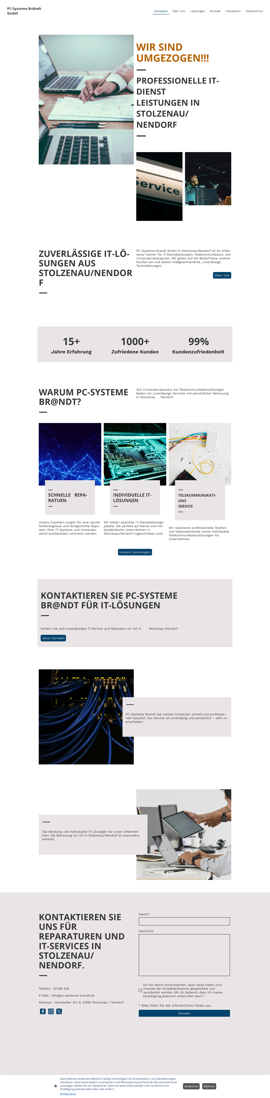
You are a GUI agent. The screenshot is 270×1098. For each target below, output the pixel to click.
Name (144, 914)
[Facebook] (43, 1011)
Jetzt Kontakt (53, 638)
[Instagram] (51, 1011)
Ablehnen (209, 1086)
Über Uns (222, 275)
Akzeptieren (191, 1086)
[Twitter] (59, 1011)
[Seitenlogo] (24, 18)
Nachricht (146, 931)
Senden (184, 1013)
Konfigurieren (68, 1093)
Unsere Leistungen (135, 552)
